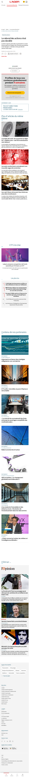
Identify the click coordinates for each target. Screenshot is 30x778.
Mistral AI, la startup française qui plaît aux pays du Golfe (14, 647)
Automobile (11, 673)
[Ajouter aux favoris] (5, 54)
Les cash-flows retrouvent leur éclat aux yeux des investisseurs (14, 193)
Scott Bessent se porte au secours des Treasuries (16, 299)
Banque (17, 670)
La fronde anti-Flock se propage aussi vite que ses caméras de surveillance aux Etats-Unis (14, 593)
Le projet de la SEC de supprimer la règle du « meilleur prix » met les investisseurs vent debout (14, 140)
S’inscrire (20, 109)
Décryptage (13, 668)
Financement (5, 668)
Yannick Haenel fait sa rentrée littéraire (14, 621)
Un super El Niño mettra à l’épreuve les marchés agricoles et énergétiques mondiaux (16, 295)
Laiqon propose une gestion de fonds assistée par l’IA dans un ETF (15, 265)
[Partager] (2, 54)
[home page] (14, 1)
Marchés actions (6, 35)
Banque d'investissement (8, 670)
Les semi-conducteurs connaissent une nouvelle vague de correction (14, 167)
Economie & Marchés (14, 29)
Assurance (23, 670)
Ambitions (4, 673)
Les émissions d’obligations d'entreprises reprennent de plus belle (16, 304)
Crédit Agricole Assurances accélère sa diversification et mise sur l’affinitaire (16, 284)
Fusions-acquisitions (20, 673)
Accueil (3, 29)
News (7, 29)
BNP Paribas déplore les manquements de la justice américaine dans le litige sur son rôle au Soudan (16, 289)
